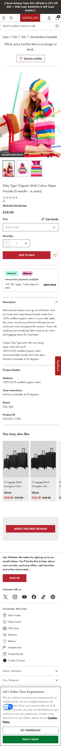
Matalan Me (14, 647)
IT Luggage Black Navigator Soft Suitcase (40, 484)
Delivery (12, 634)
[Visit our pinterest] (53, 597)
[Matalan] (30, 18)
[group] (13, 495)
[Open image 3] (36, 168)
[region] (30, 716)
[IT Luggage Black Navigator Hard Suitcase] (16, 459)
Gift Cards (13, 628)
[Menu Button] (3, 18)
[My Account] (49, 18)
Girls (23, 36)
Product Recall (15, 654)
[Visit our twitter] (5, 597)
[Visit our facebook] (34, 597)
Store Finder (14, 615)
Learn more (50, 284)
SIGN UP (14, 578)
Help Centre (14, 621)
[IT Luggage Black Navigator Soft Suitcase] (43, 459)
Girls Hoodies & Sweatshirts (43, 36)
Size (5, 219)
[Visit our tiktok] (43, 597)
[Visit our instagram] (15, 597)
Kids (15, 36)
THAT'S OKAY (30, 739)
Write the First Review (15, 205)
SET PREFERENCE (30, 730)
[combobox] (30, 227)
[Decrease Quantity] (6, 243)
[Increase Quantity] (26, 243)
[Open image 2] (22, 168)
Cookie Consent (16, 660)
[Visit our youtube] (24, 597)
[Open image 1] (9, 168)
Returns (12, 641)
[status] (16, 243)
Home (6, 36)
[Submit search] (11, 18)
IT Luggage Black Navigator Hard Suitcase (13, 484)
